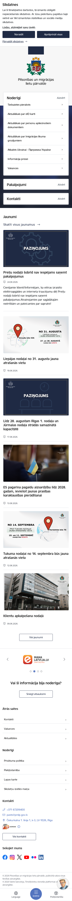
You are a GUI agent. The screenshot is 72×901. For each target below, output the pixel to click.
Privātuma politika (14, 760)
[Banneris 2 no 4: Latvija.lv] (36, 659)
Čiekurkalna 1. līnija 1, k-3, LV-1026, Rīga (30, 820)
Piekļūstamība (12, 770)
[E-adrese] (9, 826)
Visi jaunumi (36, 637)
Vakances (9, 728)
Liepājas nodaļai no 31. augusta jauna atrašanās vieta (30, 361)
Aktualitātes (10, 738)
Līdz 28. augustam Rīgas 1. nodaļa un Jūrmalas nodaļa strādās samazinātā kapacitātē (30, 425)
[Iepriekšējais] (8, 659)
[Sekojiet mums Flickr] (33, 857)
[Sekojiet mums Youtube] (26, 857)
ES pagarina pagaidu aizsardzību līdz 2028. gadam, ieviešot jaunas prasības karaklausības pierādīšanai (34, 491)
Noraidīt (18, 34)
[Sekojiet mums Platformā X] (19, 857)
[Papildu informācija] (19, 826)
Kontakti (8, 719)
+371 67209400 (16, 809)
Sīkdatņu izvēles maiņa (16, 789)
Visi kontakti (19, 836)
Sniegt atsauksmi (36, 694)
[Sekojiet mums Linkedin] (41, 857)
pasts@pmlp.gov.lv (17, 814)
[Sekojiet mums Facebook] (5, 857)
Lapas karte (10, 779)
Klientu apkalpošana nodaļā (23, 616)
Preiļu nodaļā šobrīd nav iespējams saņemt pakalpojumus (35, 274)
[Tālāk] (64, 659)
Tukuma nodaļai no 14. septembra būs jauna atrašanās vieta (35, 556)
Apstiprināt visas (53, 34)
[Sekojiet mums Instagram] (12, 857)
